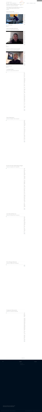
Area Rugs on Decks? (9, 69)
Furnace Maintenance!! (10, 117)
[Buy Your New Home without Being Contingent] (14, 189)
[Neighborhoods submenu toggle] (17, 3)
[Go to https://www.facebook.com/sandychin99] (34, 363)
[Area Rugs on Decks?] (14, 93)
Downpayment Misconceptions (11, 310)
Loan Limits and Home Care (11, 213)
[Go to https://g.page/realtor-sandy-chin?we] (35, 363)
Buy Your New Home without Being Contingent (14, 165)
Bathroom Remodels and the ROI (12, 28)
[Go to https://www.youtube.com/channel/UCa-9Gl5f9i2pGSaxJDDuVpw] (36, 363)
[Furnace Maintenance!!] (14, 141)
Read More (7, 9)
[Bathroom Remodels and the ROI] (14, 37)
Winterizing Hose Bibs (10, 11)
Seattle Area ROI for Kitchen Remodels (13, 48)
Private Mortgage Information (11, 261)
